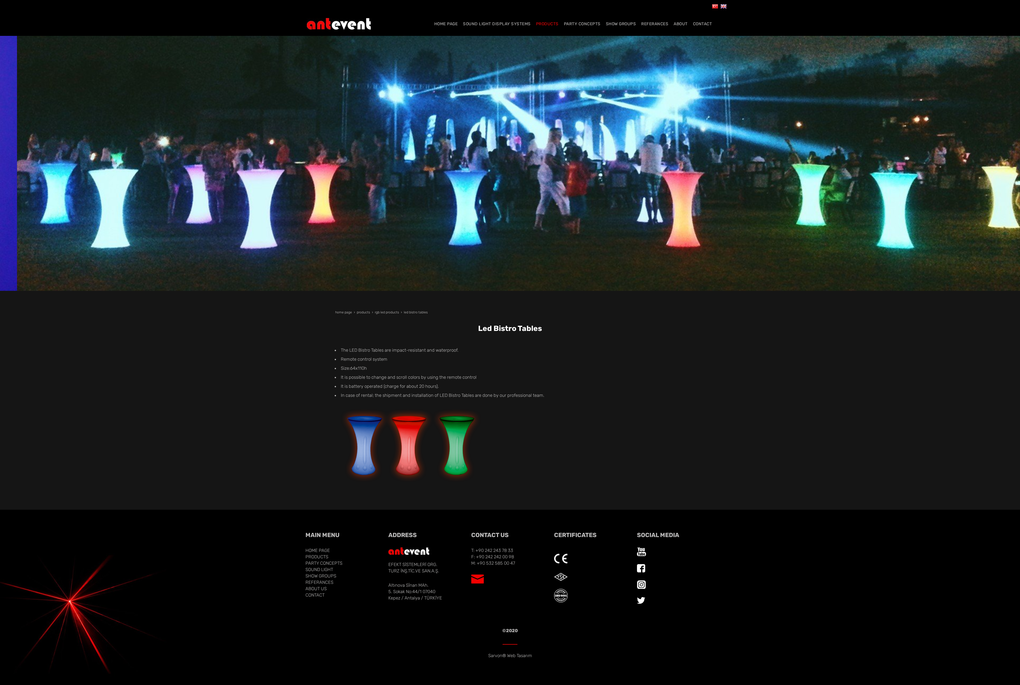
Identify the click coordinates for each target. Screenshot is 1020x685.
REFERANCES (319, 582)
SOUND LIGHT (319, 569)
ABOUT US (316, 588)
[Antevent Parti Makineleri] (715, 5)
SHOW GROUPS (320, 575)
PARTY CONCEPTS (323, 563)
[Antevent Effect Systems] (723, 5)
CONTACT (315, 595)
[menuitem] (446, 24)
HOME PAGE (317, 550)
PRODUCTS (316, 556)
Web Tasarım (519, 655)
